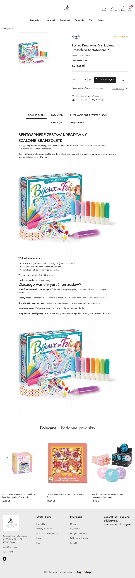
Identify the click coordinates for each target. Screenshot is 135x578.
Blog (38, 542)
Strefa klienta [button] (43, 517)
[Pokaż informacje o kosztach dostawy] (102, 99)
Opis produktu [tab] (36, 115)
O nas (73, 523)
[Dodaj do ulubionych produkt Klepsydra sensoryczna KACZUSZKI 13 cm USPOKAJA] (130, 438)
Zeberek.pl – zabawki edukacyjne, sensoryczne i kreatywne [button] (118, 520)
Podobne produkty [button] (78, 428)
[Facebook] (4, 559)
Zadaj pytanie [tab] (76, 122)
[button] (35, 20)
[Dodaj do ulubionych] (123, 80)
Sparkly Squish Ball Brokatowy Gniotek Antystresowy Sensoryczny (62, 495)
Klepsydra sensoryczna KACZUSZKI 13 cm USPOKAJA (109, 495)
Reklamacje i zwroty (79, 538)
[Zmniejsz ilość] (74, 80)
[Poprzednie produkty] (7, 458)
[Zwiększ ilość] (85, 80)
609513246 (8, 551)
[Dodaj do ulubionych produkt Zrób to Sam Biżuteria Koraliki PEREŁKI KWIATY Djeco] (40, 438)
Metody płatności (44, 528)
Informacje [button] (76, 517)
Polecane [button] (48, 428)
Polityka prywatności (79, 533)
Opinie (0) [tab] (56, 122)
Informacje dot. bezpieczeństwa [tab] (88, 115)
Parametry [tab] (57, 115)
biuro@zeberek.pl (10, 547)
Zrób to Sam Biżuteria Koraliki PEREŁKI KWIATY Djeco (21, 495)
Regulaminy (75, 528)
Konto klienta (42, 523)
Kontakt (73, 542)
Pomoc (39, 538)
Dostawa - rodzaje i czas (47, 533)
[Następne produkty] (127, 458)
